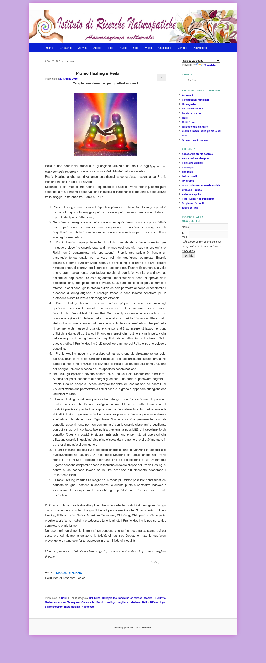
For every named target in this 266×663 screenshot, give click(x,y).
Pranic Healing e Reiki (97, 73)
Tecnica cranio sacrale (195, 140)
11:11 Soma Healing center (198, 199)
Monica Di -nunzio (155, 598)
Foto (135, 48)
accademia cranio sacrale (197, 154)
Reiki (64, 598)
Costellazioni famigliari (195, 99)
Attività (82, 48)
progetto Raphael (192, 190)
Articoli (97, 48)
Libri (110, 48)
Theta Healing (72, 606)
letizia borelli (189, 176)
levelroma (188, 181)
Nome (185, 227)
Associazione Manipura (196, 158)
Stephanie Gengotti (193, 203)
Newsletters (200, 48)
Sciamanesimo (54, 606)
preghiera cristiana (128, 602)
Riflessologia (158, 602)
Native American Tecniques (62, 602)
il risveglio (188, 167)
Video (148, 48)
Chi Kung (94, 598)
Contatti (182, 48)
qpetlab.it (187, 172)
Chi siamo (66, 48)
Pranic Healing (105, 602)
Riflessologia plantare (195, 126)
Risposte (88, 606)
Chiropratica (109, 598)
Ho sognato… (190, 104)
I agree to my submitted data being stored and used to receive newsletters (201, 246)
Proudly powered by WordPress (133, 627)
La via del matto (191, 113)
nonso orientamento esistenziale (201, 185)
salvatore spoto (191, 194)
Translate (210, 65)
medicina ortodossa (130, 598)
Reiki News (188, 122)
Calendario (164, 48)
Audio (123, 48)
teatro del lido (190, 207)
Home (49, 48)
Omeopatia (87, 602)
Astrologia (188, 95)
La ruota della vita (192, 108)
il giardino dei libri (192, 163)
